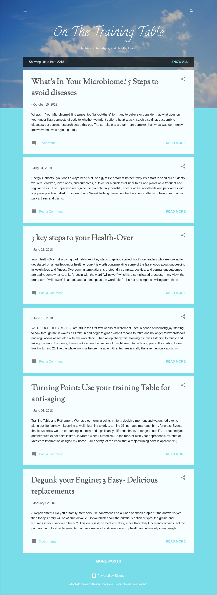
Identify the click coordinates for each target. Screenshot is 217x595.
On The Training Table (108, 33)
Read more (176, 143)
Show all (179, 62)
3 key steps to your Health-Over (82, 238)
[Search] (191, 11)
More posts (108, 561)
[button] (183, 79)
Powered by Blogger (111, 575)
